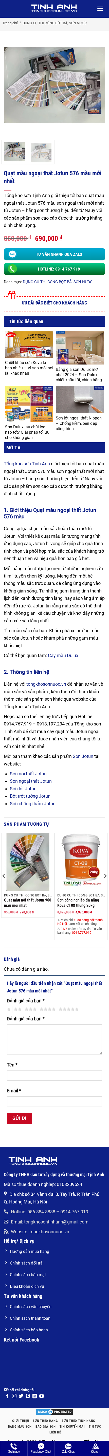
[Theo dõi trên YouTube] (41, 1396)
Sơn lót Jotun (23, 788)
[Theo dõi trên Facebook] (7, 1396)
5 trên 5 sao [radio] (68, 1009)
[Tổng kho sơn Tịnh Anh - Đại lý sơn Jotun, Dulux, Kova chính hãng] (54, 8)
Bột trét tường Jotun (30, 796)
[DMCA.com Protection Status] (54, 1411)
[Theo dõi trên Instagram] (14, 1396)
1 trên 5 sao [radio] (8, 1009)
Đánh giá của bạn (26, 1000)
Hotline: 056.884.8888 (33, 1211)
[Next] (96, 85)
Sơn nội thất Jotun (28, 773)
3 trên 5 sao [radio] (30, 1009)
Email (14, 1090)
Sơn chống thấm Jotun (33, 803)
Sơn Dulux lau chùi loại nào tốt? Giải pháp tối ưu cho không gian (27, 432)
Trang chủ (10, 23)
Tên (12, 1064)
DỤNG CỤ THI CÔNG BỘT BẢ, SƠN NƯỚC (55, 23)
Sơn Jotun (83, 756)
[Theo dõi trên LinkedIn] (34, 1396)
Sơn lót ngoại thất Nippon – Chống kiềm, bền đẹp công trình (79, 423)
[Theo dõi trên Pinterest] (28, 1396)
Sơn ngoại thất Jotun (31, 781)
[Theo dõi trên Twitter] (21, 1396)
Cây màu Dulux (63, 655)
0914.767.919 (74, 1211)
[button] (100, 9)
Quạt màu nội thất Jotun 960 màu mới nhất (27, 903)
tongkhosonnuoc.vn (46, 684)
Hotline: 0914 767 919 (59, 269)
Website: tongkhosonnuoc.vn (40, 1231)
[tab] (54, 447)
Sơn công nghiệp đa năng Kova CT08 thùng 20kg (78, 903)
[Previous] (12, 85)
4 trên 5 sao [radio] (47, 1009)
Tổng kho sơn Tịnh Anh (27, 463)
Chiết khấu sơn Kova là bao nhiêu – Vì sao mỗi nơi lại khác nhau (29, 368)
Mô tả (13, 448)
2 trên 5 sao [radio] (17, 1009)
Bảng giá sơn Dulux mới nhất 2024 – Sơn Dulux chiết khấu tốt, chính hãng (79, 374)
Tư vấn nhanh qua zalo (59, 254)
